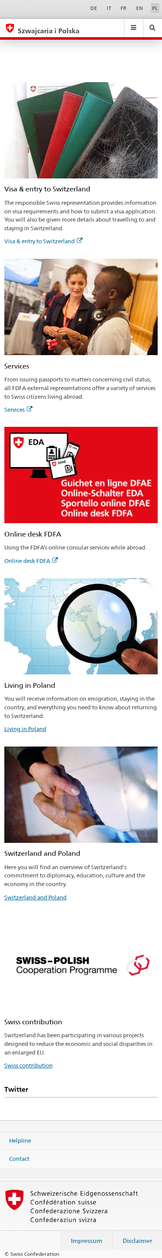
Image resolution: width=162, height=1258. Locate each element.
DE (93, 8)
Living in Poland (25, 728)
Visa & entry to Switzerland (39, 241)
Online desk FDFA (27, 560)
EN (139, 8)
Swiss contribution (28, 1065)
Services (14, 409)
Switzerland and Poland (35, 897)
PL (155, 8)
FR (124, 8)
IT (109, 8)
